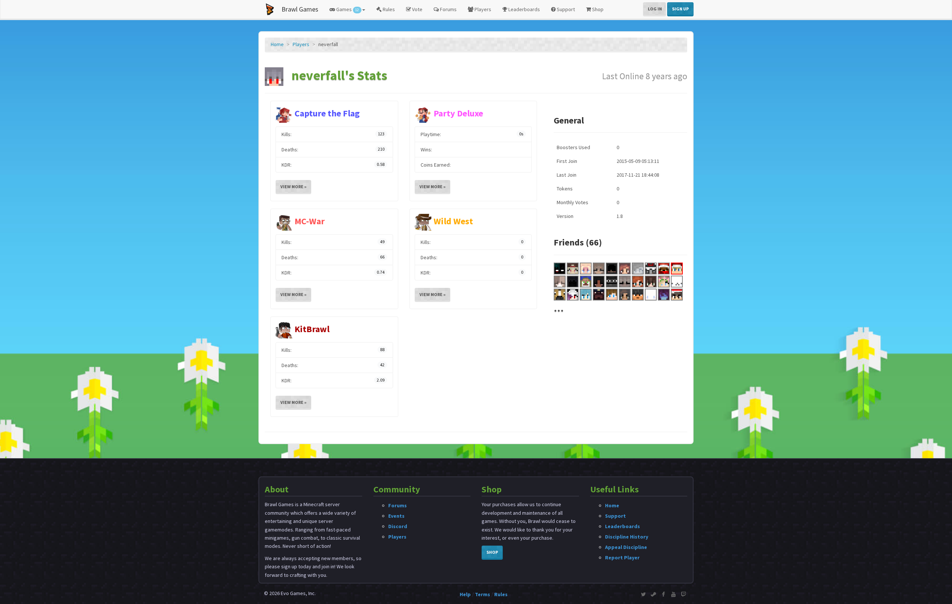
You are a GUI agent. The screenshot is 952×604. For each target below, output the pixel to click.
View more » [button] (293, 186)
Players (482, 9)
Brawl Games (300, 9)
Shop (597, 9)
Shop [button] (492, 552)
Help (465, 594)
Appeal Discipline (626, 547)
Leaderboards (523, 9)
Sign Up (680, 9)
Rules (388, 9)
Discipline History (626, 536)
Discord (397, 526)
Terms (482, 594)
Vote (416, 9)
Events (396, 516)
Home (277, 44)
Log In (655, 9)
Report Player (622, 557)
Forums (448, 9)
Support (565, 9)
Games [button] (347, 9)
